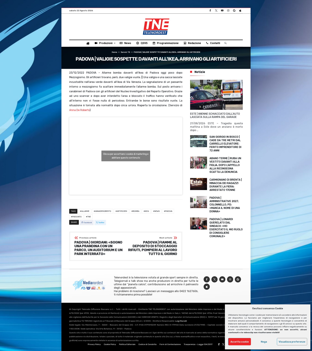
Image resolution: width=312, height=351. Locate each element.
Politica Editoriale (127, 344)
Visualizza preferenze (292, 341)
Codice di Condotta (147, 344)
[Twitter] (216, 10)
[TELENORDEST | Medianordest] (156, 18)
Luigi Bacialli (181, 321)
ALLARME (85, 211)
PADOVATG (77, 217)
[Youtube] (222, 10)
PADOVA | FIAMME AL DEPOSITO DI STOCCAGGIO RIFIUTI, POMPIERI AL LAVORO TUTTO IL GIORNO (152, 246)
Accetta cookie (239, 341)
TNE (89, 217)
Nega (264, 341)
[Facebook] (210, 10)
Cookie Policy (110, 344)
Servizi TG (125, 52)
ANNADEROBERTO (103, 211)
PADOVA (168, 211)
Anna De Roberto (79, 110)
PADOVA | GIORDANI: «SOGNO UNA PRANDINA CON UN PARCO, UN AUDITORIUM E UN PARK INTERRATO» (98, 246)
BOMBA (136, 211)
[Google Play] (234, 10)
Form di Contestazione (170, 344)
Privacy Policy (94, 344)
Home (114, 52)
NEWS (157, 211)
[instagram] (228, 10)
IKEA (147, 211)
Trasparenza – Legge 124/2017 (198, 344)
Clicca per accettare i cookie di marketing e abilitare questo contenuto (126, 156)
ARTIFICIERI (122, 211)
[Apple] (240, 10)
